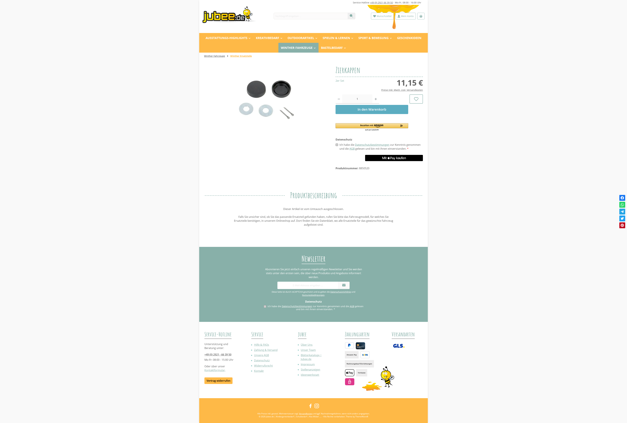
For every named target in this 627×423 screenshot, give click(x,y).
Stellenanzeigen (310, 369)
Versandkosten (306, 413)
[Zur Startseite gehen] (231, 16)
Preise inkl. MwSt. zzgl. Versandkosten (402, 89)
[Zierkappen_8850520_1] (266, 101)
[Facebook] (622, 198)
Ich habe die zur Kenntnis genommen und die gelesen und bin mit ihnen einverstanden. (380, 146)
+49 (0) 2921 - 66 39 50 (217, 354)
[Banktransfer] (365, 354)
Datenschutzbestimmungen (372, 145)
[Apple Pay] (349, 372)
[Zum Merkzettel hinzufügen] (416, 99)
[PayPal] (349, 345)
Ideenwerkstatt (310, 375)
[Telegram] (622, 212)
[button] (372, 127)
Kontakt (259, 371)
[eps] (349, 381)
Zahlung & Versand (266, 350)
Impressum (308, 364)
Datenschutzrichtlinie (340, 291)
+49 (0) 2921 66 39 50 (381, 2)
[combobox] (311, 16)
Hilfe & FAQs (261, 345)
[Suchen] (351, 16)
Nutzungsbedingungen (313, 295)
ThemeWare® (361, 416)
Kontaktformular (214, 370)
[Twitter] (622, 218)
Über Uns (307, 345)
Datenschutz (262, 360)
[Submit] (344, 285)
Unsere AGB (261, 355)
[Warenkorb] (421, 16)
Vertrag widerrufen (218, 380)
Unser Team (308, 350)
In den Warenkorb (372, 109)
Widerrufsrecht (263, 365)
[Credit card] (360, 345)
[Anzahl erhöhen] (375, 99)
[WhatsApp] (622, 205)
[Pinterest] (622, 225)
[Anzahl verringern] (339, 99)
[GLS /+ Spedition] (399, 345)
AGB (352, 148)
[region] (266, 101)
